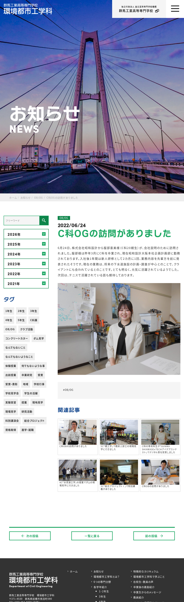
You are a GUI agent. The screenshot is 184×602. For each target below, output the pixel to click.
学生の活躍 (31, 393)
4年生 (8, 320)
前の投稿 (151, 536)
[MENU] (175, 9)
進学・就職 (28, 430)
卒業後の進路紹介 (144, 587)
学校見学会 (12, 393)
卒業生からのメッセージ (147, 592)
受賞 (40, 375)
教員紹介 (138, 597)
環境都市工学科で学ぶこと (149, 576)
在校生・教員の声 (143, 582)
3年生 (33, 311)
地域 (25, 384)
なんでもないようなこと (19, 356)
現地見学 (37, 402)
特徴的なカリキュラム (145, 571)
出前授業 (10, 375)
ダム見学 (38, 338)
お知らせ (99, 571)
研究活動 (27, 411)
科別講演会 (12, 420)
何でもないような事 (33, 366)
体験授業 (10, 366)
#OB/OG (68, 390)
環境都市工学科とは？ (106, 576)
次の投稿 (32, 536)
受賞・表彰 (11, 384)
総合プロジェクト (34, 420)
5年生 (21, 320)
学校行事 (39, 384)
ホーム (74, 571)
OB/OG (10, 329)
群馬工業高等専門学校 (138, 9)
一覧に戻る (92, 536)
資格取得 (10, 430)
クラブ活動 (26, 329)
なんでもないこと (15, 347)
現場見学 (10, 411)
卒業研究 (27, 375)
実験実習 (10, 402)
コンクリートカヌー (16, 338)
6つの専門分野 (102, 582)
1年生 (8, 311)
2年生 (21, 311)
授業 (24, 402)
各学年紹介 (100, 587)
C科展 (33, 320)
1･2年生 (104, 591)
